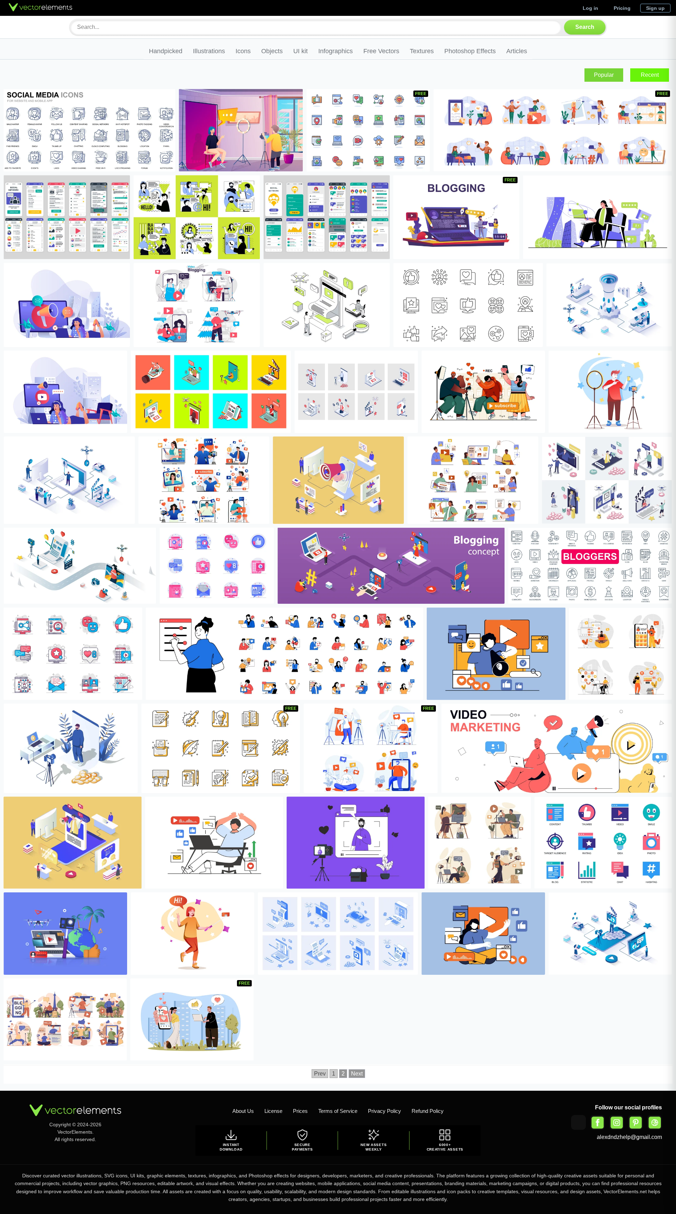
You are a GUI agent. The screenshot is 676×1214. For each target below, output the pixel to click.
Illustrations (209, 51)
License (273, 1111)
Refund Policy (428, 1111)
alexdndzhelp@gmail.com (629, 1137)
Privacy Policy (384, 1111)
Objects (272, 51)
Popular (604, 75)
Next (357, 1074)
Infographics (335, 51)
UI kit (300, 51)
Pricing (622, 8)
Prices (300, 1111)
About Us (243, 1111)
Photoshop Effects (470, 51)
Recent (650, 75)
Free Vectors (381, 51)
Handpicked (165, 51)
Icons (243, 51)
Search (584, 27)
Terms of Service (337, 1111)
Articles (516, 51)
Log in (590, 8)
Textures (422, 51)
